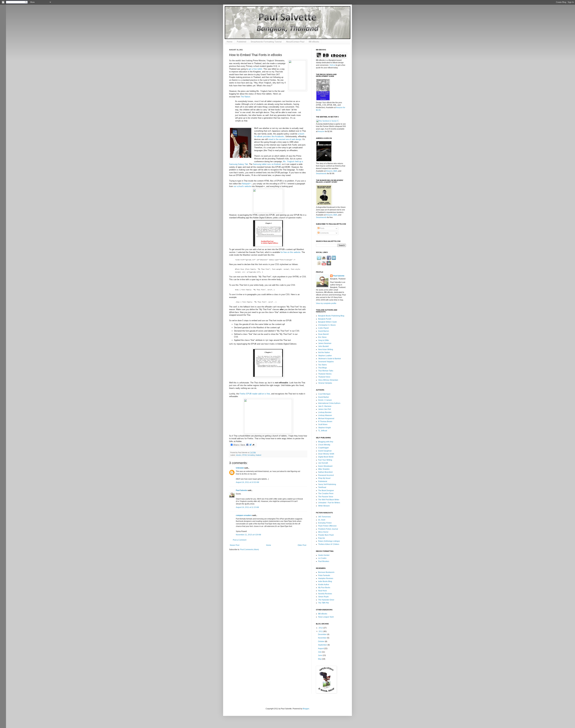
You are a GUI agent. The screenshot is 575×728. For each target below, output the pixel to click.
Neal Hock (322, 591)
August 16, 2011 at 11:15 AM (247, 507)
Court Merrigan (324, 394)
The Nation (245, 97)
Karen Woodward (325, 466)
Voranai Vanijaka (325, 383)
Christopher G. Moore (327, 325)
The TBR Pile (323, 603)
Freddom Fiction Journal (328, 529)
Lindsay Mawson (325, 415)
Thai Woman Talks (325, 371)
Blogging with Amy (325, 442)
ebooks (238, 455)
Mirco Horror (323, 532)
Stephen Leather (325, 356)
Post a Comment (239, 540)
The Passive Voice (325, 497)
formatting (251, 455)
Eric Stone (322, 337)
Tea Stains (322, 365)
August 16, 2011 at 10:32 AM (247, 482)
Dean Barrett (323, 334)
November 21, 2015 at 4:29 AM (248, 535)
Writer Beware (324, 506)
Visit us (332, 65)
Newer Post (234, 545)
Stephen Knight (324, 428)
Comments (324, 233)
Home (229, 41)
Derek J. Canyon (325, 400)
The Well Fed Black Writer (328, 500)
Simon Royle (323, 597)
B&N (335, 171)
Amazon (321, 131)
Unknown (240, 468)
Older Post (302, 545)
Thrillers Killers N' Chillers (328, 544)
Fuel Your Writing (325, 460)
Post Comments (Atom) (249, 549)
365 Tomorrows (324, 517)
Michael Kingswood (326, 418)
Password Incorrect (326, 475)
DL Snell (321, 520)
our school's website (242, 186)
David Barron (323, 331)
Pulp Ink (321, 538)
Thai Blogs (322, 368)
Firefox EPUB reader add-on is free (255, 394)
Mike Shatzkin (324, 469)
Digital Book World (325, 457)
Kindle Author (323, 585)
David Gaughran (325, 451)
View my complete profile (326, 303)
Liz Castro (322, 558)
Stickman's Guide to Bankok (329, 359)
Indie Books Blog (325, 581)
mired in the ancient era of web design (284, 139)
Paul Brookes (323, 561)
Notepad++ (247, 184)
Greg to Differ (323, 340)
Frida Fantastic (324, 575)
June (320, 655)
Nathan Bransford (325, 472)
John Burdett (323, 346)
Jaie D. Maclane (324, 406)
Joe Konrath (323, 463)
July (320, 652)
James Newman (324, 343)
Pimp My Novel (324, 478)
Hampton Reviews (325, 578)
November (322, 638)
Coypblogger (323, 448)
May (320, 659)
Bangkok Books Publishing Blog (331, 316)
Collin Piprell (323, 328)
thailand (258, 455)
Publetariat (322, 481)
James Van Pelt (324, 409)
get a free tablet (255, 69)
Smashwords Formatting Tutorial (266, 41)
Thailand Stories (325, 374)
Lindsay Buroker (325, 412)
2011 (321, 631)
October (321, 641)
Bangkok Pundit (324, 319)
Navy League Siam (326, 617)
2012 (321, 628)
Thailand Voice (324, 377)
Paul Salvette (241, 490)
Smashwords (321, 173)
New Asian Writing (325, 349)
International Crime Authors (329, 403)
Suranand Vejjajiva (326, 362)
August (321, 648)
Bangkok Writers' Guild (327, 322)
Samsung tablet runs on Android (267, 164)
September (322, 645)
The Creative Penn (325, 493)
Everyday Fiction (325, 523)
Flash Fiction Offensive (327, 526)
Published (241, 41)
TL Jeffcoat (322, 431)
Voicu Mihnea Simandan (328, 380)
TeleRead (322, 487)
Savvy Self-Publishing (327, 484)
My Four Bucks (324, 588)
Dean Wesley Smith (326, 454)
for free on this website (290, 252)
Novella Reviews (325, 594)
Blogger (306, 709)
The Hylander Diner (326, 600)
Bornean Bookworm (326, 572)
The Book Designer (326, 490)
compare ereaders (244, 515)
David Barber (323, 397)
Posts (321, 228)
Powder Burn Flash (326, 535)
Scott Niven (322, 424)
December (322, 634)
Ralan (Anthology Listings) (329, 541)
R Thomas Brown (325, 421)
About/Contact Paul (295, 41)
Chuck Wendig (324, 445)
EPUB (244, 455)
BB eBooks (314, 41)
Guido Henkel (323, 555)
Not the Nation (324, 352)
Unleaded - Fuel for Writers (329, 503)
